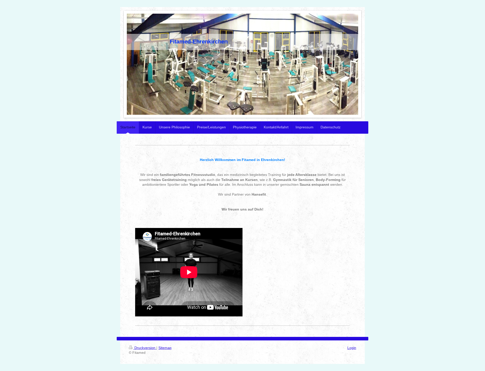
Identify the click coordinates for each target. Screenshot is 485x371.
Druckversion (144, 348)
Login (351, 348)
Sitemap (165, 348)
